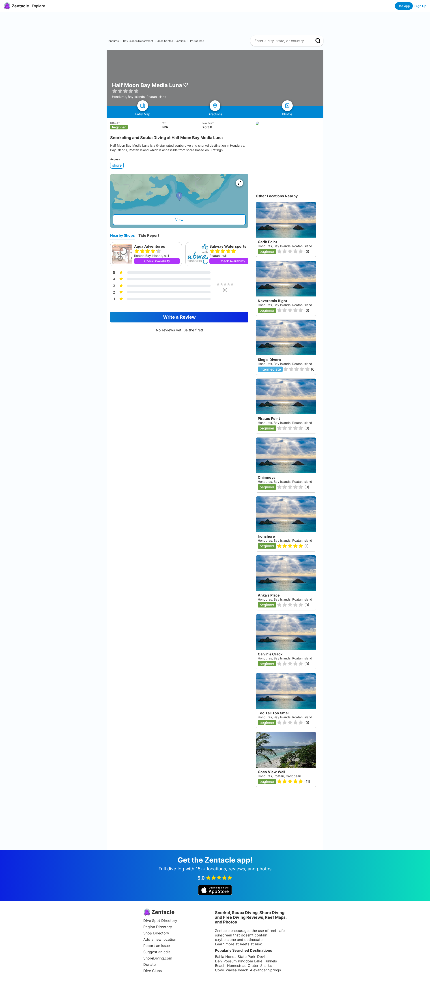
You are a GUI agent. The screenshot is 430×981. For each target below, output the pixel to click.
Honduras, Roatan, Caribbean (279, 776)
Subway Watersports (227, 246)
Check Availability (157, 261)
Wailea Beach (237, 970)
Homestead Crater (242, 965)
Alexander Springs (265, 970)
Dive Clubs (152, 970)
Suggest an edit (156, 952)
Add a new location (159, 939)
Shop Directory (156, 933)
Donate (149, 964)
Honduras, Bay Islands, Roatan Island (285, 658)
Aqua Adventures (149, 246)
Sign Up (420, 6)
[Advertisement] (216, 22)
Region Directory (157, 927)
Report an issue (156, 945)
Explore (38, 6)
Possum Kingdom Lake (243, 961)
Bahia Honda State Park (235, 956)
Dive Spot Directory (160, 920)
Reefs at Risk (251, 944)
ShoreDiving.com (157, 958)
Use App (404, 6)
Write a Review (179, 317)
